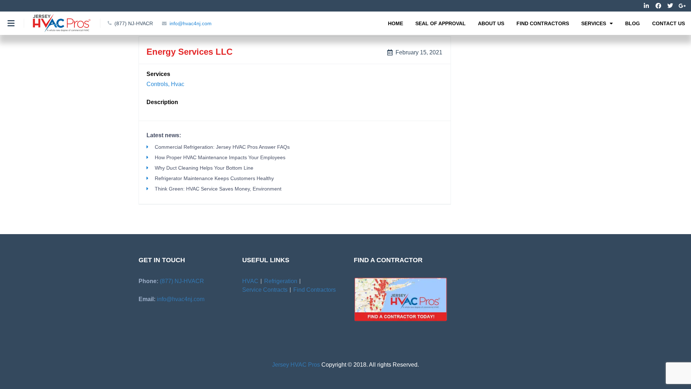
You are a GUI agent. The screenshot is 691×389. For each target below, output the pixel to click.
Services (593, 23)
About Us (491, 23)
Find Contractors (542, 23)
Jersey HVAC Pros (296, 365)
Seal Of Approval (440, 23)
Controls (157, 84)
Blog (632, 23)
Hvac (177, 84)
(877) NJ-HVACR (182, 281)
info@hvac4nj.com (180, 299)
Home (395, 23)
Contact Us (668, 23)
